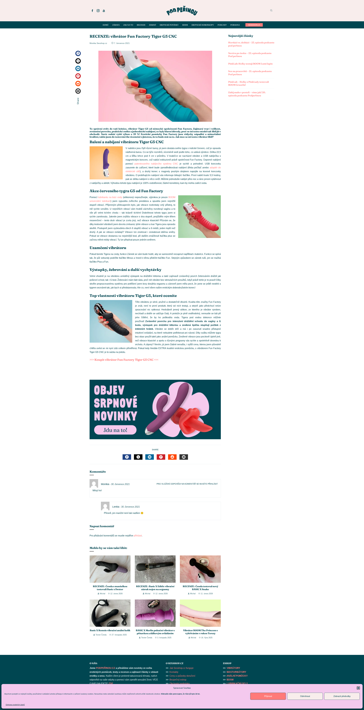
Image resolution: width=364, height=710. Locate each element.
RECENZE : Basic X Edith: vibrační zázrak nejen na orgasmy (155, 588)
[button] (358, 688)
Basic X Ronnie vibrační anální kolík (110, 630)
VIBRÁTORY (233, 668)
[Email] (78, 91)
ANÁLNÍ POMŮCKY (237, 676)
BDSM (230, 679)
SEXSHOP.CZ (254, 25)
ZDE (110, 683)
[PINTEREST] (161, 457)
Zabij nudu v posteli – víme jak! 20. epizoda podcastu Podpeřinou (247, 94)
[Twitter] (78, 61)
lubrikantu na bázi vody (110, 197)
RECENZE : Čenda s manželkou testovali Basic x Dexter (110, 588)
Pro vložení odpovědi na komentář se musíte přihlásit (187, 484)
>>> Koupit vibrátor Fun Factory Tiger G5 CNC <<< (124, 359)
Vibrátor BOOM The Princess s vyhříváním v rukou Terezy (200, 632)
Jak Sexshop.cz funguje (181, 668)
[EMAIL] (183, 457)
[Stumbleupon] (78, 83)
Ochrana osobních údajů (15, 705)
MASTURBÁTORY (236, 672)
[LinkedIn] (78, 68)
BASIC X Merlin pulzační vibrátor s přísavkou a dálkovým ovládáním (155, 632)
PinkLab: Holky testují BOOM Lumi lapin (250, 63)
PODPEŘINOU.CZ (105, 668)
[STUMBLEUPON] (172, 457)
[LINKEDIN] (149, 457)
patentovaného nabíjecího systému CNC (156, 164)
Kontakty (173, 672)
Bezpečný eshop (177, 679)
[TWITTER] (138, 457)
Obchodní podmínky (179, 683)
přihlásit (138, 535)
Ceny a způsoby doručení (182, 676)
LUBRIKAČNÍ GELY (237, 683)
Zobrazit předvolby (342, 696)
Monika (105, 484)
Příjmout (268, 696)
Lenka (115, 506)
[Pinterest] (78, 76)
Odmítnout (305, 696)
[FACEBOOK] (127, 457)
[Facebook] (78, 53)
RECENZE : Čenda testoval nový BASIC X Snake (200, 588)
